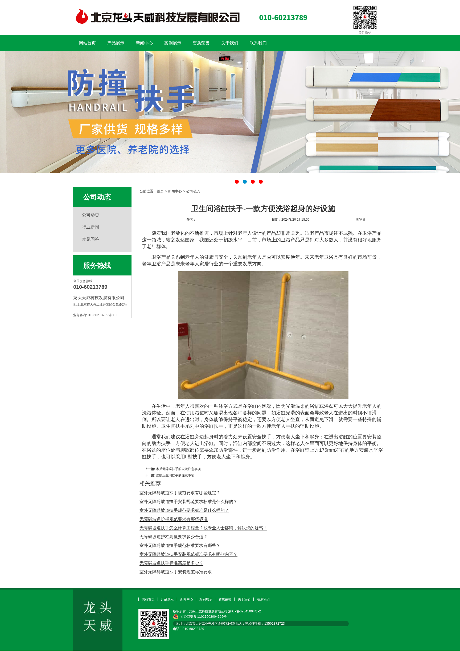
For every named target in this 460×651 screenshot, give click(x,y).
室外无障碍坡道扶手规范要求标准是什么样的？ (184, 510)
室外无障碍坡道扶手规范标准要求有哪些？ (179, 545)
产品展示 (115, 43)
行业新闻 (90, 227)
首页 (160, 191)
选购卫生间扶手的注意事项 (175, 475)
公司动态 (90, 214)
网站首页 (87, 43)
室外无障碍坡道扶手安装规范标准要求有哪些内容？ (188, 554)
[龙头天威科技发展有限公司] (190, 27)
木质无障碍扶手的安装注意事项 (178, 469)
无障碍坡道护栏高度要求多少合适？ (173, 536)
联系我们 (258, 43)
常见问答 (90, 239)
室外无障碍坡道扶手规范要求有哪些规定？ (179, 493)
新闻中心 (144, 43)
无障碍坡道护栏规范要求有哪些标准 (173, 519)
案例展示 (172, 43)
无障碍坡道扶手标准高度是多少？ (171, 563)
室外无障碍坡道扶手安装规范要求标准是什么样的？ (188, 501)
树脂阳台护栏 (230, 112)
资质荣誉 (201, 43)
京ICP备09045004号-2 (244, 611)
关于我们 (229, 43)
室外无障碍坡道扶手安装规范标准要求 (175, 572)
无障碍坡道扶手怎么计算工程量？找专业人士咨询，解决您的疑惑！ (203, 528)
